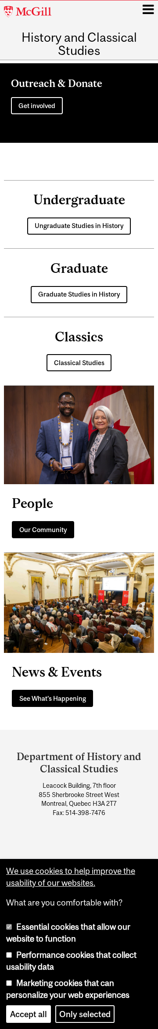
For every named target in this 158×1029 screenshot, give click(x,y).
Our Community (43, 529)
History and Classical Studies (79, 44)
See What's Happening (52, 698)
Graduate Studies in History (79, 294)
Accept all (28, 1014)
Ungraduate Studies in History (79, 225)
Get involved (36, 105)
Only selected (85, 1014)
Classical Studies (79, 362)
